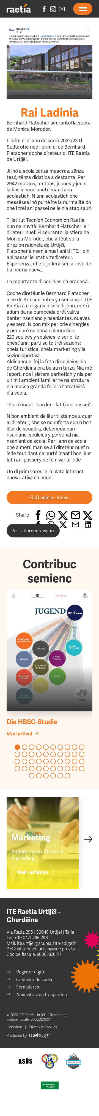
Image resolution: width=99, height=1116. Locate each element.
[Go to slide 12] (24, 754)
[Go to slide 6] (53, 747)
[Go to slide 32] (24, 768)
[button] (49, 497)
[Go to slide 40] (81, 768)
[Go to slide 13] (31, 754)
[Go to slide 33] (31, 768)
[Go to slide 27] (60, 761)
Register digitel (31, 972)
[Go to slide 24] (39, 761)
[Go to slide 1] (17, 747)
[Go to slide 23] (31, 761)
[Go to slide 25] (46, 761)
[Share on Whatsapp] (50, 515)
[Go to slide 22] (24, 761)
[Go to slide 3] (31, 747)
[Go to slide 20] (81, 754)
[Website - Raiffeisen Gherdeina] (50, 1085)
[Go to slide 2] (24, 747)
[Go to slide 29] (74, 761)
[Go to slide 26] (53, 761)
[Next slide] (88, 839)
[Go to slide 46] (67, 775)
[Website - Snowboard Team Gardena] (73, 1061)
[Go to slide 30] (81, 761)
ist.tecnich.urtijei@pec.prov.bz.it (48, 949)
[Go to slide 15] (46, 754)
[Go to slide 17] (60, 754)
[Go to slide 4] (39, 747)
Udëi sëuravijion (35, 531)
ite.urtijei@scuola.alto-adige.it (46, 943)
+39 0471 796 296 (31, 938)
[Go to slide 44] (53, 775)
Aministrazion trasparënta (42, 995)
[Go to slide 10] (81, 747)
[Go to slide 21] (17, 761)
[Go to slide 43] (46, 775)
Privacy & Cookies (43, 1027)
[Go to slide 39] (74, 768)
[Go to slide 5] (46, 747)
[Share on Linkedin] (87, 515)
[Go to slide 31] (17, 768)
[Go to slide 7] (60, 747)
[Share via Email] (75, 515)
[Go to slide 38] (67, 768)
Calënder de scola (34, 979)
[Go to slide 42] (39, 775)
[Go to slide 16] (53, 754)
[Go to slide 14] (39, 754)
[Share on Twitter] (63, 515)
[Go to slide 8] (67, 747)
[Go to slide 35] (46, 768)
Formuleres (27, 987)
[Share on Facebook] (38, 515)
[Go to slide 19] (74, 754)
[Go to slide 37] (60, 768)
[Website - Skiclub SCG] (50, 1061)
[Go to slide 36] (53, 768)
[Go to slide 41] (31, 775)
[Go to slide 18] (67, 754)
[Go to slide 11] (17, 754)
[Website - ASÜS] (25, 1061)
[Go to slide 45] (60, 775)
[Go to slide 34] (39, 768)
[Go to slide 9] (74, 747)
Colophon (14, 1027)
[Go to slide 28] (67, 761)
